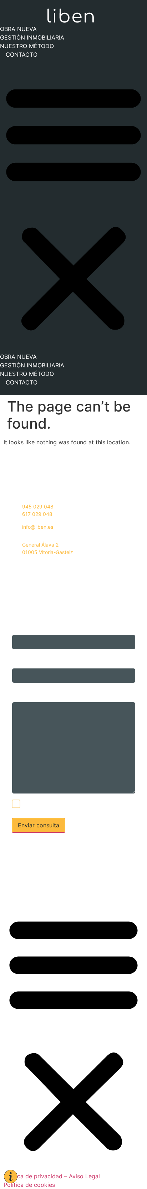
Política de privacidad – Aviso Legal (52, 879)
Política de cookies (29, 888)
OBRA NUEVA (18, 28)
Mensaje (21, 691)
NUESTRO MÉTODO (27, 46)
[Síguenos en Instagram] (9, 568)
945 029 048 (38, 506)
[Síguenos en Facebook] (18, 568)
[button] (73, 205)
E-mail (19, 657)
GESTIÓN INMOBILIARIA (32, 37)
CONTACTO (21, 54)
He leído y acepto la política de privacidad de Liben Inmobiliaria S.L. (79, 805)
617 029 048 (37, 514)
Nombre (21, 623)
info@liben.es (37, 527)
